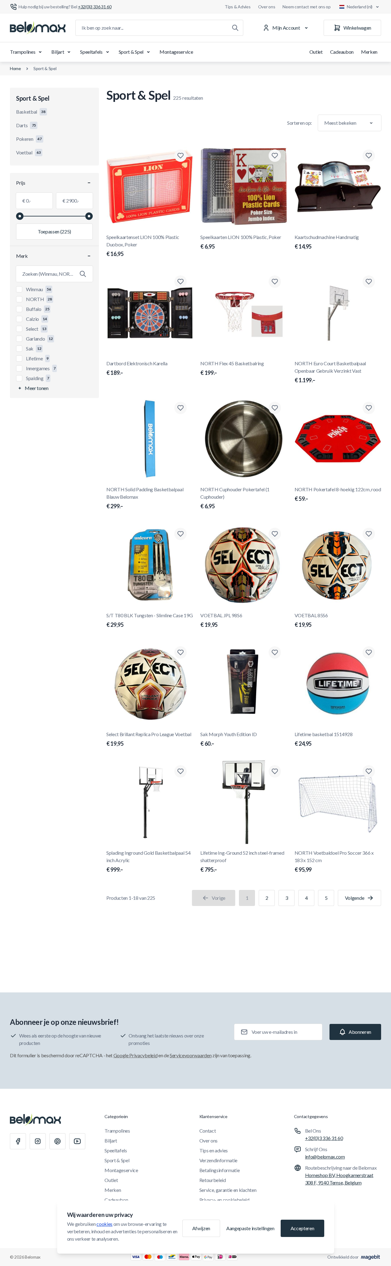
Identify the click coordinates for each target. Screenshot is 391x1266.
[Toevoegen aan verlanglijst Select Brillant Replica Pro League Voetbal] (180, 652)
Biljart (57, 52)
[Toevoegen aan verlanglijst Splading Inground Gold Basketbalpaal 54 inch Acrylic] (180, 771)
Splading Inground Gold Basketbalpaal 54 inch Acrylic (148, 861)
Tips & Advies (237, 6)
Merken (369, 52)
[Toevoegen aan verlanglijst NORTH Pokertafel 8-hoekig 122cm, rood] (369, 408)
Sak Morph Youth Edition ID (228, 739)
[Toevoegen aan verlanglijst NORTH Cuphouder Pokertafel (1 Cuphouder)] (275, 408)
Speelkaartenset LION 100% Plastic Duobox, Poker (142, 245)
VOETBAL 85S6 (311, 620)
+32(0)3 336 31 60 (324, 1138)
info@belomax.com (325, 1156)
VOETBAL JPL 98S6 (221, 620)
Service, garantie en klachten (228, 1190)
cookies (104, 1224)
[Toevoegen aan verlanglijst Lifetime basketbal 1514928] (369, 652)
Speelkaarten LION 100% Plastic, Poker (240, 242)
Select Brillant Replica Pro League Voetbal (148, 739)
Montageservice (176, 52)
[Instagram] (38, 1141)
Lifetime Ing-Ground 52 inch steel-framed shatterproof (242, 861)
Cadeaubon (342, 52)
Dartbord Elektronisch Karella (137, 368)
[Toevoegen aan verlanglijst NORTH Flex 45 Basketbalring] (275, 281)
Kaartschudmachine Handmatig (327, 242)
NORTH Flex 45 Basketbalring (232, 368)
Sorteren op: (299, 123)
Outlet (316, 52)
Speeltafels (91, 52)
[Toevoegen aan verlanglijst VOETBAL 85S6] (369, 534)
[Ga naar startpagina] (38, 28)
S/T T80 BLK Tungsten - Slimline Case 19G (149, 620)
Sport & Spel (131, 52)
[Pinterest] (57, 1141)
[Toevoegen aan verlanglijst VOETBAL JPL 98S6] (275, 534)
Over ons (266, 6)
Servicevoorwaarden (190, 1055)
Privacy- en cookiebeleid (224, 1200)
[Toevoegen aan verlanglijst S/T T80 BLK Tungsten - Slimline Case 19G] (180, 534)
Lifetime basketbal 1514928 (324, 739)
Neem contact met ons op (307, 6)
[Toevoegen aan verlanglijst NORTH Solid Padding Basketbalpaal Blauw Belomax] (180, 408)
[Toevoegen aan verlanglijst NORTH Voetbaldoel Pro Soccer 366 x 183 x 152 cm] (369, 771)
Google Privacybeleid (135, 1055)
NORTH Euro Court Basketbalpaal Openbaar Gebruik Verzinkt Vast (330, 372)
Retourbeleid (212, 1180)
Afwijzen (201, 1228)
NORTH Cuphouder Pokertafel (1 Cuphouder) (235, 497)
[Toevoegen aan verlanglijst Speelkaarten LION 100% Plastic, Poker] (275, 155)
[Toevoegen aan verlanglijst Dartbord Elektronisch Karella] (180, 281)
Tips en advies (213, 1150)
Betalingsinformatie (219, 1170)
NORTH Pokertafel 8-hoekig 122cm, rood (338, 494)
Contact (207, 1131)
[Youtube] (77, 1141)
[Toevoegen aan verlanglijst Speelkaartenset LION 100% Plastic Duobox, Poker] (180, 155)
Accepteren (302, 1228)
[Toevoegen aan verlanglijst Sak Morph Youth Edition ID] (275, 652)
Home (15, 68)
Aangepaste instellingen (250, 1228)
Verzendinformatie (218, 1160)
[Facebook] (18, 1141)
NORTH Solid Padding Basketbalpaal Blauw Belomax (144, 497)
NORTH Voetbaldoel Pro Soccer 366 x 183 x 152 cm (334, 861)
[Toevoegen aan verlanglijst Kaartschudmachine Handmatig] (369, 155)
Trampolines (22, 52)
